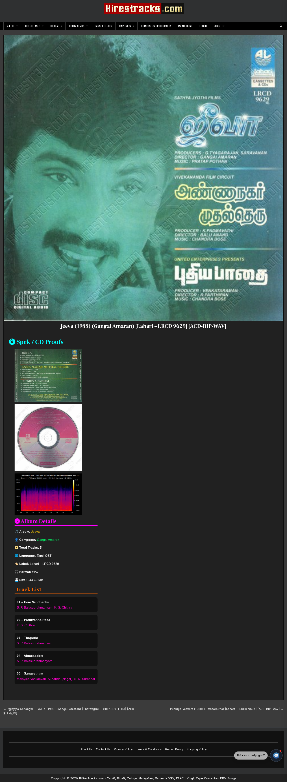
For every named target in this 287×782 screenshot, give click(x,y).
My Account (185, 26)
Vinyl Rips (125, 26)
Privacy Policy (123, 749)
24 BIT (11, 26)
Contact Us (103, 749)
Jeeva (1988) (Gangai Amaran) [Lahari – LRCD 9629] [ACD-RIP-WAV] (143, 326)
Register (219, 26)
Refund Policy (174, 749)
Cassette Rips (103, 26)
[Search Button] (281, 26)
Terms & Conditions (149, 749)
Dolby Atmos (77, 26)
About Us (86, 749)
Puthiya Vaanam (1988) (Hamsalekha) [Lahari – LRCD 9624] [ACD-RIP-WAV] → (227, 709)
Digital (54, 26)
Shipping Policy (197, 749)
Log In (203, 26)
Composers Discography (156, 26)
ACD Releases (32, 26)
